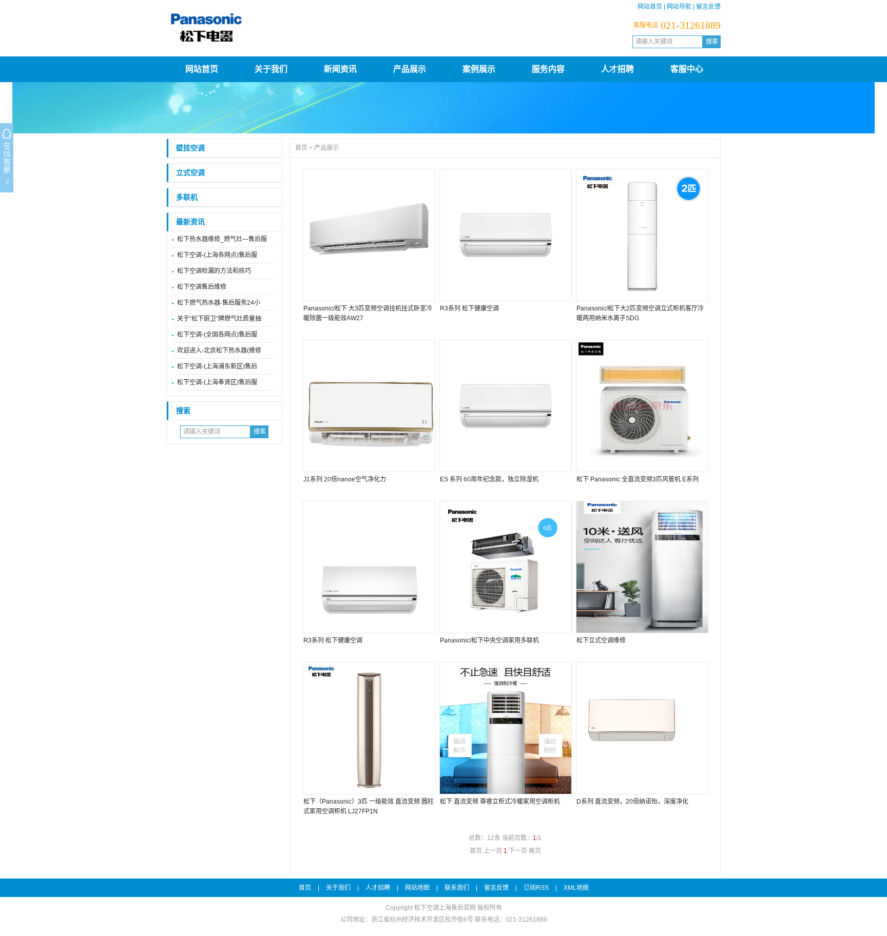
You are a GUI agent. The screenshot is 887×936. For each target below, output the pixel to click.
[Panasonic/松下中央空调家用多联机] (505, 567)
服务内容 (548, 69)
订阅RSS (536, 887)
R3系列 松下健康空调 (469, 308)
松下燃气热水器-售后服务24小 (218, 302)
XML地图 (576, 887)
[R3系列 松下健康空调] (505, 235)
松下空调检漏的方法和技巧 (214, 271)
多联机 (187, 197)
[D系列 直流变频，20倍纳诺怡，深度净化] (641, 728)
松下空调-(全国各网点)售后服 (217, 334)
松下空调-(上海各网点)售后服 (217, 255)
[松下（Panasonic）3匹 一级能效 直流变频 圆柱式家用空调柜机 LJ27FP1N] (368, 728)
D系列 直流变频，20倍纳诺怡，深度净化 (632, 801)
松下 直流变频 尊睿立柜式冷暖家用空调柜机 (500, 801)
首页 (301, 147)
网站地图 (417, 887)
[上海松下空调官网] (358, 48)
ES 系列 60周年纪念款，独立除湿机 (489, 479)
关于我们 (271, 69)
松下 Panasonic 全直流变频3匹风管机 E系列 (637, 479)
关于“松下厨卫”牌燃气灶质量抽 (219, 318)
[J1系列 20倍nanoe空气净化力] (368, 406)
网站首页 (650, 6)
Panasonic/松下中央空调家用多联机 (489, 640)
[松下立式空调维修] (641, 567)
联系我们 (457, 887)
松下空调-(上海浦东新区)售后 (217, 366)
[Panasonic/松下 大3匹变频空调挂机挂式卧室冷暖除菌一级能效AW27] (368, 235)
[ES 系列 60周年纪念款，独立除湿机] (505, 406)
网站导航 (679, 6)
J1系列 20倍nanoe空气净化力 (344, 479)
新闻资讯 (340, 69)
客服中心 (686, 69)
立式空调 (190, 173)
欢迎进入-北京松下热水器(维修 (219, 350)
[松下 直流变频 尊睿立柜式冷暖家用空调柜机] (505, 728)
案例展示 (478, 69)
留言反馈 (708, 6)
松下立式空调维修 (601, 640)
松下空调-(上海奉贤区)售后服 (217, 382)
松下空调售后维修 (201, 286)
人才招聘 (617, 69)
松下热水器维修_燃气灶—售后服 (222, 239)
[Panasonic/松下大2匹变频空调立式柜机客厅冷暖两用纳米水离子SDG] (641, 235)
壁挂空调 (190, 148)
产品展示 (409, 69)
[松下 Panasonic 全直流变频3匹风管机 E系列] (641, 406)
